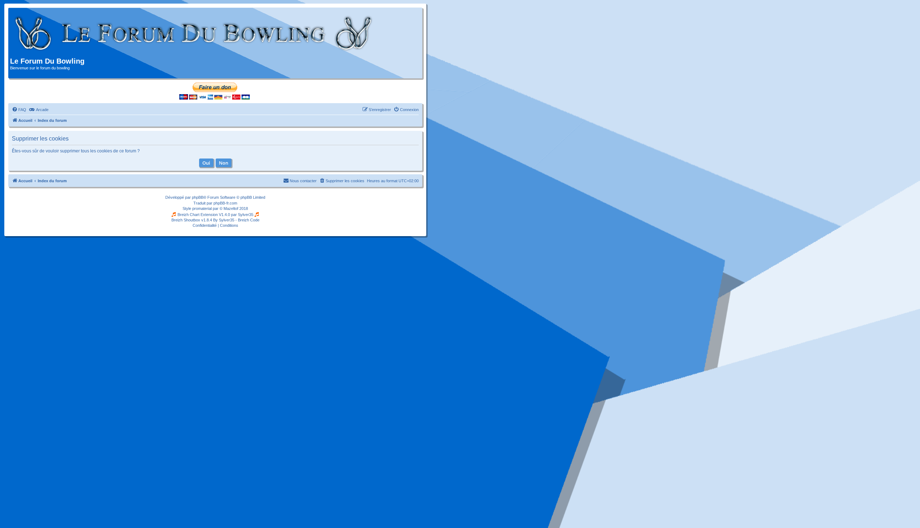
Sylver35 (245, 214)
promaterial (202, 208)
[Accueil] (194, 33)
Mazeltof (231, 208)
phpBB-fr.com (225, 203)
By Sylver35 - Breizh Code (236, 220)
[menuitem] (19, 109)
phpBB (197, 197)
